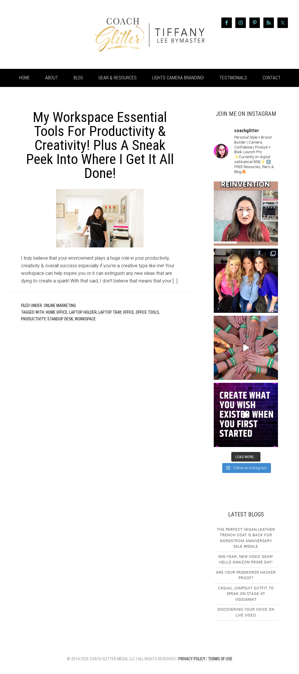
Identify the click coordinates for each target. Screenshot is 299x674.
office (128, 312)
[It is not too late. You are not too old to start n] (246, 281)
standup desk (60, 319)
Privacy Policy (191, 658)
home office (56, 312)
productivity (33, 319)
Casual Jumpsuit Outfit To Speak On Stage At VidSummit (246, 594)
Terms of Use (220, 658)
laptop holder (83, 312)
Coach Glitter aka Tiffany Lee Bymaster (53, 34)
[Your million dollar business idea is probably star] (246, 415)
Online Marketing (60, 305)
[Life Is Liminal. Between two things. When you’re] (246, 348)
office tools (147, 312)
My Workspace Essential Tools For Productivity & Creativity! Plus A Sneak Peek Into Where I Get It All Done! (100, 145)
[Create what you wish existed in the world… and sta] (246, 213)
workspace (85, 319)
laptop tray (109, 312)
